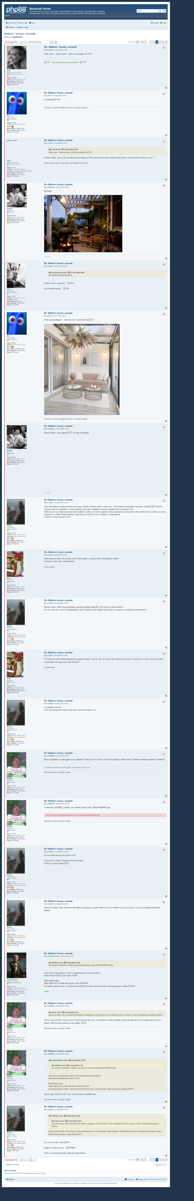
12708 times (21, 993)
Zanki (9, 578)
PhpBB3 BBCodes (111, 1183)
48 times (19, 301)
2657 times (20, 174)
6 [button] (153, 42)
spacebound (17, 37)
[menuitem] (22, 23)
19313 (13, 533)
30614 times (20, 588)
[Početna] (17, 9)
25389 (13, 122)
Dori (8, 115)
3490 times (20, 83)
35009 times (21, 590)
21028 (13, 296)
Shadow (9, 208)
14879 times (21, 130)
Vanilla (9, 526)
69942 (13, 585)
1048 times (20, 303)
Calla (8, 160)
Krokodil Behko (12, 979)
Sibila (9, 289)
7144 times (20, 542)
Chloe (9, 70)
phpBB (65, 1183)
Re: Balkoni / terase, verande (60, 47)
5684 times (19, 540)
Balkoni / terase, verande (20, 33)
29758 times (21, 221)
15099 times (20, 128)
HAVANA (9, 778)
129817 (13, 986)
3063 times (19, 173)
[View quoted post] (62, 149)
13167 (13, 167)
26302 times (20, 219)
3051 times (19, 789)
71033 (13, 786)
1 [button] (145, 42)
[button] (137, 42)
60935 (13, 215)
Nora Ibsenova (56, 272)
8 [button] (159, 42)
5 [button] (150, 42)
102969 (13, 77)
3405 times (19, 81)
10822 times (20, 991)
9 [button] (163, 42)
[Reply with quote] (164, 47)
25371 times (21, 791)
